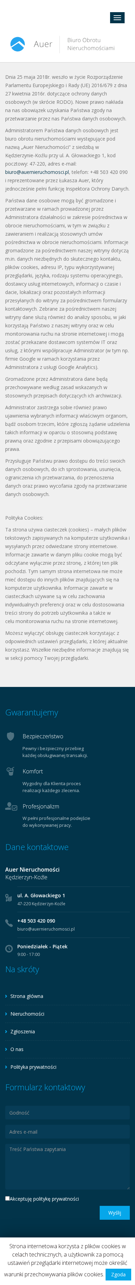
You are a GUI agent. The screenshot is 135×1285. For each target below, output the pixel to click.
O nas (17, 1049)
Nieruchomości (27, 1013)
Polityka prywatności (33, 1067)
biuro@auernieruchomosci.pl (37, 172)
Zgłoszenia (22, 1031)
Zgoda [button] (118, 1274)
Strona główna (26, 996)
